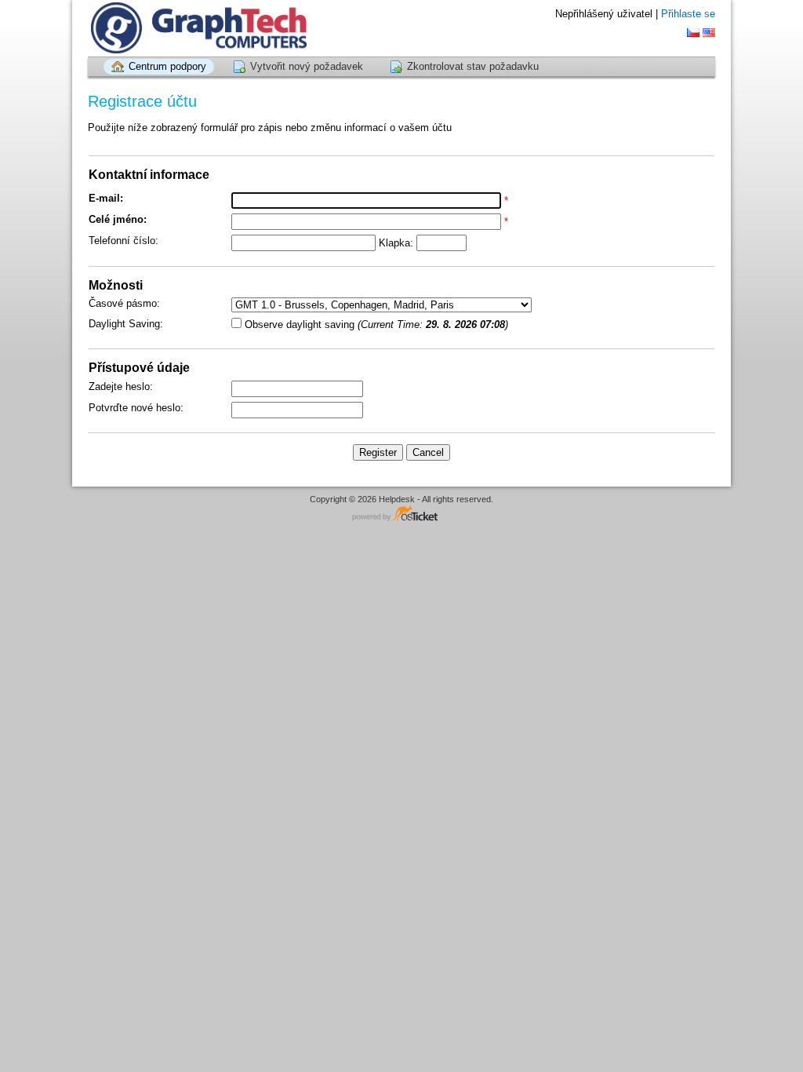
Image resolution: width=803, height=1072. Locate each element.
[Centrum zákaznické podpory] (197, 28)
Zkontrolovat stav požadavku (473, 66)
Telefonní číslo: (123, 240)
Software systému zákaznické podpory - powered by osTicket (401, 514)
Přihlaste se (688, 14)
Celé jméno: (118, 219)
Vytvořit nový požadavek (306, 66)
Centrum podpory (167, 66)
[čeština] (693, 32)
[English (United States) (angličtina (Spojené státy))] (709, 32)
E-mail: (106, 198)
